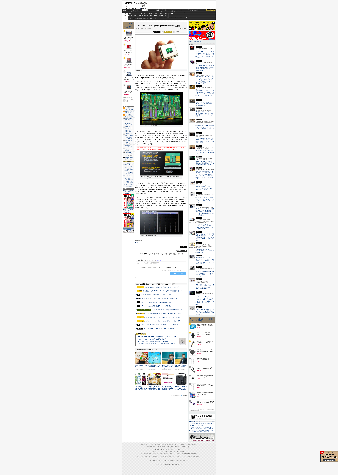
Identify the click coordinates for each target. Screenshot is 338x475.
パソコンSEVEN (150, 13)
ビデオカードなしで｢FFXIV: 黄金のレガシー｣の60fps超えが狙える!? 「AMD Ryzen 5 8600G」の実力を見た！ (204, 312)
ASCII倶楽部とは (130, 186)
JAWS (130, 17)
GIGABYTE (146, 15)
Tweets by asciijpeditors (195, 41)
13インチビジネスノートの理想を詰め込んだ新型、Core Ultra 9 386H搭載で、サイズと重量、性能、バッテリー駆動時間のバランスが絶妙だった (204, 212)
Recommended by (175, 395)
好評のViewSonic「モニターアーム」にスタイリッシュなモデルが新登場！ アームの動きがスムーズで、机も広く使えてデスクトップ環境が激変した (204, 260)
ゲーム (189, 10)
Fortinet (171, 17)
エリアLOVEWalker (148, 456)
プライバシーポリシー (163, 460)
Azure (145, 17)
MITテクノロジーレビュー (182, 455)
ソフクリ (191, 17)
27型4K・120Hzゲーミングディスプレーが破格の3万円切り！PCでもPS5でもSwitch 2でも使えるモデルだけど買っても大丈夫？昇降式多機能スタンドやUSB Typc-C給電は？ (204, 300)
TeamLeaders (157, 11)
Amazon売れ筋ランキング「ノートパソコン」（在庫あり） (128, 25)
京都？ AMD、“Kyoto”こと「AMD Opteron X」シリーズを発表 (159, 324)
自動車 (157, 10)
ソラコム (150, 17)
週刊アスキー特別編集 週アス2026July (128, 211)
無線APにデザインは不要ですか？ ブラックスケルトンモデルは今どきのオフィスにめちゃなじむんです (205, 128)
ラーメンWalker (140, 456)
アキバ (173, 10)
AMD (135, 15)
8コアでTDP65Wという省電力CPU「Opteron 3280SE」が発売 (162, 313)
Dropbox (155, 17)
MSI (156, 13)
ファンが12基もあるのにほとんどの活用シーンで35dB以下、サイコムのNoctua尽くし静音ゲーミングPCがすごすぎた (204, 140)
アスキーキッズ (126, 11)
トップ (124, 10)
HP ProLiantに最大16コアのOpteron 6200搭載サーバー (167, 309)
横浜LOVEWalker (156, 456)
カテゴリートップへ (181, 251)
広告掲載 (185, 460)
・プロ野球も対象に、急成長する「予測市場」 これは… (128, 183)
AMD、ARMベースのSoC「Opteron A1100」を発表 (158, 328)
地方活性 (173, 11)
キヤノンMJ (135, 18)
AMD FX (150, 85)
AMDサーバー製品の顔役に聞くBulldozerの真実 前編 (155, 302)
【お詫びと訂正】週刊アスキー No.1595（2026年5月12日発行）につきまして (202, 424)
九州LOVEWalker (180, 456)
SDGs (169, 11)
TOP (142, 444)
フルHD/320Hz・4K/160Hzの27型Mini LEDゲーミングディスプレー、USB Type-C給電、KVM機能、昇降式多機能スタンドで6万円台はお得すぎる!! (204, 80)
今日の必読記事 (153, 455)
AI (128, 10)
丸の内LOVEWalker (189, 456)
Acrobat (135, 17)
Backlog (166, 17)
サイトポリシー (153, 460)
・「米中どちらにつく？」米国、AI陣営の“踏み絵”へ (128, 169)
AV (170, 10)
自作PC (167, 10)
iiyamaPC (140, 13)
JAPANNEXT (140, 18)
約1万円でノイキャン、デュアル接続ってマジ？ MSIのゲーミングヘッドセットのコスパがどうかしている (204, 200)
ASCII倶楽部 (210, 10)
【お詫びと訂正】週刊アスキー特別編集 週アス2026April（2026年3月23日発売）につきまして (201, 428)
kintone (140, 17)
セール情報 (194, 10)
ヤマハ (176, 17)
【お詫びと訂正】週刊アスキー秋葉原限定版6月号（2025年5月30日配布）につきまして (201, 431)
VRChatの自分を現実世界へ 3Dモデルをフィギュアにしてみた (157, 336)
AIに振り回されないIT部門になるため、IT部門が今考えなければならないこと (204, 152)
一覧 (162, 31)
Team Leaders (166, 453)
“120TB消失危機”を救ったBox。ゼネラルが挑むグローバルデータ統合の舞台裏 (204, 251)
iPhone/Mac (151, 10)
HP (166, 13)
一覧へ (212, 421)
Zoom (181, 17)
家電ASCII (137, 11)
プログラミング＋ (173, 453)
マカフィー (130, 18)
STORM (189, 446)
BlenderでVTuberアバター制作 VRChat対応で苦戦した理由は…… (157, 343)
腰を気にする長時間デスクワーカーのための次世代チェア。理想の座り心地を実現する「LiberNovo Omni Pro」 (204, 274)
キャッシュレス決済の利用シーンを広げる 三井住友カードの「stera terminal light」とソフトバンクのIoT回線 (204, 226)
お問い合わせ (179, 460)
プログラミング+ (164, 11)
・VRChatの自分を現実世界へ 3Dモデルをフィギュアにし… (128, 165)
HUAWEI (155, 15)
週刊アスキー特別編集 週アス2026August (128, 192)
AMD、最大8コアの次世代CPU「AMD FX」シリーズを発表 (161, 287)
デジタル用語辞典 (166, 455)
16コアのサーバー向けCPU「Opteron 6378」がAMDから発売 (162, 321)
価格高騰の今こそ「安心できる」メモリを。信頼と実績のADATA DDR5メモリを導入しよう (204, 188)
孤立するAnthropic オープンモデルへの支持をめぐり (154, 341)
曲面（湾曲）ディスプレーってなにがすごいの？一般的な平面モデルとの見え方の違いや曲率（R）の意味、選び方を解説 (204, 286)
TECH (139, 10)
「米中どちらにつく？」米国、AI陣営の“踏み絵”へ (153, 339)
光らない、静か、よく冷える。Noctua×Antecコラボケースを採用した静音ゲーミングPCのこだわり (204, 114)
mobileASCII (173, 455)
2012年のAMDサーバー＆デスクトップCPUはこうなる (156, 294)
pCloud (155, 18)
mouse (135, 13)
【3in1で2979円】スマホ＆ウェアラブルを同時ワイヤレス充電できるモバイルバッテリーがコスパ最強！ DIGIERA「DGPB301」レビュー (204, 94)
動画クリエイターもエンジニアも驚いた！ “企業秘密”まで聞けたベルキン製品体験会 (204, 104)
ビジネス (135, 10)
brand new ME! (176, 449)
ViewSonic (161, 15)
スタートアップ (183, 10)
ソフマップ (145, 18)
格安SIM (132, 11)
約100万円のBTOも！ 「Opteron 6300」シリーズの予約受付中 (163, 317)
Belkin (166, 15)
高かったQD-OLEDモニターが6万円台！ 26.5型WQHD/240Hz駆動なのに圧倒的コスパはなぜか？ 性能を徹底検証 (204, 68)
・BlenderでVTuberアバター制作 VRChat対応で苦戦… (128, 178)
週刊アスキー (150, 11)
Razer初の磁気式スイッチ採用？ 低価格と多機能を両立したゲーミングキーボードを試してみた (205, 163)
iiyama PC (164, 446)
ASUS (161, 13)
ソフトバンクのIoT (186, 17)
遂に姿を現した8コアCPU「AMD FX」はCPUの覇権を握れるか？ (162, 291)
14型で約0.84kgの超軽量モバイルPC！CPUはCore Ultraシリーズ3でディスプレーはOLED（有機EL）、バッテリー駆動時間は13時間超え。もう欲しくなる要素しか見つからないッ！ (204, 175)
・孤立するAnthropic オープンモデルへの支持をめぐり (128, 174)
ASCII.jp (129, 3)
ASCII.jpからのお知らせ (195, 421)
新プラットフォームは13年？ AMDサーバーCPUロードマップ (158, 298)
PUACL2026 (177, 11)
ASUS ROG (140, 15)
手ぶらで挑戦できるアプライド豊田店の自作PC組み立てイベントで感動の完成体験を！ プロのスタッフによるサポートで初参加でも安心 (204, 237)
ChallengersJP (184, 11)
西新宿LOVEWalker (165, 456)
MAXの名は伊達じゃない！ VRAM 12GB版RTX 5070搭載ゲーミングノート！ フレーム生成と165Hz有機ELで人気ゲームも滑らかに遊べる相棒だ (204, 54)
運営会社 (172, 460)
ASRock (150, 15)
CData (161, 17)
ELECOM (130, 15)
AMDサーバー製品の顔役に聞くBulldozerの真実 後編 (155, 306)
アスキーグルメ (144, 11)
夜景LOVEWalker (172, 456)
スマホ (177, 10)
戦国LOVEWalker (196, 456)
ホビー (162, 10)
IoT (131, 10)
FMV (130, 13)
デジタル (141, 3)
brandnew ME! (151, 19)
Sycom (145, 13)
